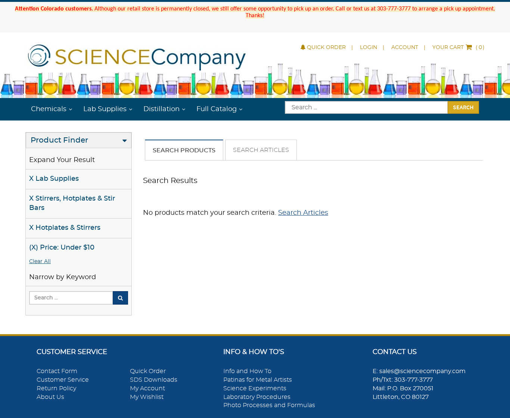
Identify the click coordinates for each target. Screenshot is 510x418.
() (458, 47)
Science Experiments (254, 388)
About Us (50, 397)
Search (463, 107)
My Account (147, 388)
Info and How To (247, 371)
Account (404, 47)
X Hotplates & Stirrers (64, 228)
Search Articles (261, 150)
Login (368, 47)
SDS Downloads (153, 380)
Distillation (161, 109)
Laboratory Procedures (256, 397)
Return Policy (56, 388)
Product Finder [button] (59, 140)
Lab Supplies (105, 109)
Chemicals (48, 109)
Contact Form (57, 371)
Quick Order (326, 47)
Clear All (40, 261)
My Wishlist (147, 397)
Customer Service (63, 380)
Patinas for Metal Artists (257, 380)
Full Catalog (216, 109)
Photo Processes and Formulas (269, 405)
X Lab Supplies (54, 179)
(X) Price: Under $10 (61, 247)
